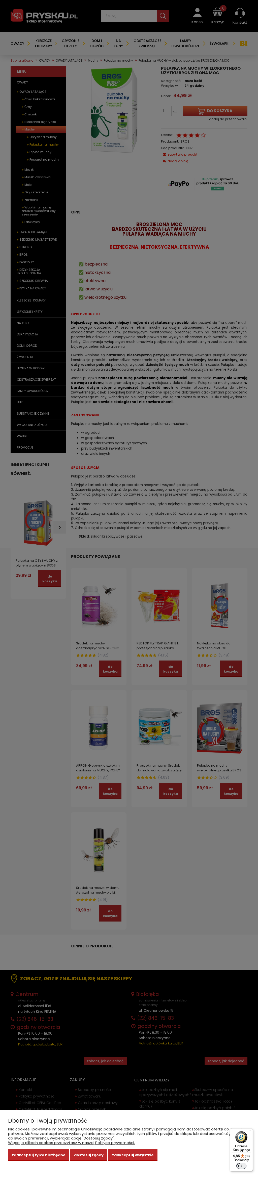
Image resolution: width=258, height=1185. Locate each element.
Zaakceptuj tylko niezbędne (39, 1155)
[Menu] (250, 1131)
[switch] (241, 1166)
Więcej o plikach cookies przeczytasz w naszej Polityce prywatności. (71, 1142)
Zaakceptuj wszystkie (133, 1155)
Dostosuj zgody (89, 1155)
